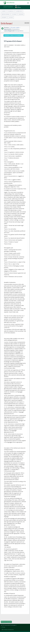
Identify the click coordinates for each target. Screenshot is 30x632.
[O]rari (14, 14)
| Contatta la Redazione (7, 629)
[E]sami (21, 14)
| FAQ (3, 627)
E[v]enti (5, 17)
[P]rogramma (6, 14)
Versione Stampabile (6, 622)
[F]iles (11, 17)
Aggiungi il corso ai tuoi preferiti (12, 35)
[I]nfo (4, 11)
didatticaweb (8, 6)
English (18, 6)
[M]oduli (11, 11)
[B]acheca (19, 11)
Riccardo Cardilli (15, 27)
